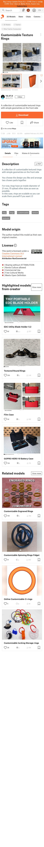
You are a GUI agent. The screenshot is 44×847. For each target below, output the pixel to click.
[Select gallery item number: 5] (25, 506)
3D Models (7, 24)
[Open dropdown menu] (40, 34)
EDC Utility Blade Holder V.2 (17, 327)
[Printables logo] (2, 16)
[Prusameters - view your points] (28, 10)
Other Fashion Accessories (12, 29)
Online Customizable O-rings (18, 599)
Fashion (18, 24)
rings (12, 212)
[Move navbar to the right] (41, 16)
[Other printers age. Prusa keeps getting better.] (22, 143)
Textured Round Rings (14, 371)
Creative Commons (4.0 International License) (14, 255)
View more (36, 287)
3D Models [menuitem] (11, 16)
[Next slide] (40, 81)
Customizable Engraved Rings (18, 511)
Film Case (9, 414)
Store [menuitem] (20, 16)
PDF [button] (39, 164)
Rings (14, 128)
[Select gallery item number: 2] (21, 321)
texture (35, 212)
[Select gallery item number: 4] (25, 321)
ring (4, 212)
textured (6, 218)
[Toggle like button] (5, 331)
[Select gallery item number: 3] (23, 321)
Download (23, 115)
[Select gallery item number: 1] (19, 321)
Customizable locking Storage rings (21, 643)
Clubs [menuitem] (28, 16)
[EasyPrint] (23, 10)
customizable (23, 212)
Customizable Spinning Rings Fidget (21, 555)
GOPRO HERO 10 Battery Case (18, 458)
